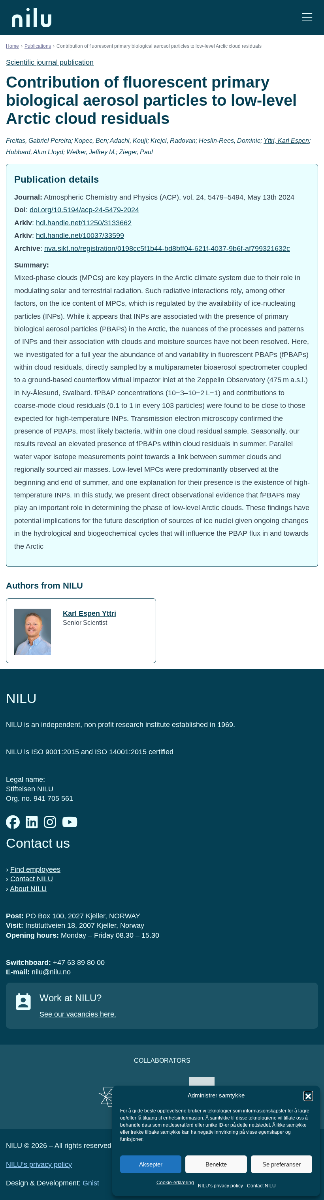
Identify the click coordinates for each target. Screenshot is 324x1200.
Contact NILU (261, 1186)
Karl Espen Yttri (89, 613)
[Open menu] (307, 17)
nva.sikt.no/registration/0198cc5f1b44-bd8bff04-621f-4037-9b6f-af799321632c (167, 248)
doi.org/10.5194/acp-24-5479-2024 (84, 210)
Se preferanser (281, 1164)
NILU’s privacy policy (220, 1186)
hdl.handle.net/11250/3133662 (84, 223)
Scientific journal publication (50, 62)
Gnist (91, 1183)
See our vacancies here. (78, 1014)
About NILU (28, 889)
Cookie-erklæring (175, 1182)
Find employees (35, 869)
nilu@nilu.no (51, 972)
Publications (37, 46)
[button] (308, 1095)
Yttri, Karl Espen (286, 140)
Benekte (216, 1164)
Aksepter (150, 1164)
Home (12, 46)
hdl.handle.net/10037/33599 (80, 235)
